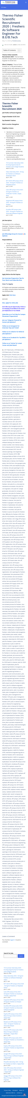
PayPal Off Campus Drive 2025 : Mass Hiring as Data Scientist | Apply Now (13, 1016)
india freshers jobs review (9, 634)
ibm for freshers (17, 458)
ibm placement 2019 (17, 574)
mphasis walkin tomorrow (14, 792)
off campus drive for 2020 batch (15, 815)
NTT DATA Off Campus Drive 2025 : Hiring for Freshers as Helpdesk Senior (14, 182)
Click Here (12, 295)
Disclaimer (15, 1090)
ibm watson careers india (13, 620)
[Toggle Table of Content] (18, 50)
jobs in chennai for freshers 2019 (15, 708)
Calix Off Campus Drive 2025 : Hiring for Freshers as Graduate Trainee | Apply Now (13, 994)
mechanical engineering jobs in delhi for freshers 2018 (13, 750)
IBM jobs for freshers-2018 (13, 514)
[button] (26, 2)
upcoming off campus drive (14, 898)
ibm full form (10, 463)
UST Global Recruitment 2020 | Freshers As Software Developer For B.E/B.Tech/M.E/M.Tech (12, 926)
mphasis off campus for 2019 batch (12, 785)
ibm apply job (14, 424)
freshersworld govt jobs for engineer (13, 396)
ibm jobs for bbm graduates (10, 475)
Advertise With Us (10, 1093)
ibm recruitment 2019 (12, 581)
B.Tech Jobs (15, 352)
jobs (7, 660)
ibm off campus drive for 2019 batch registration (12, 563)
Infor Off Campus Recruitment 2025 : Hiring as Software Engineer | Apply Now (14, 1070)
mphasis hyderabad (17, 769)
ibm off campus (17, 521)
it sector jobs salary (11, 651)
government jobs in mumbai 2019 (12, 410)
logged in (12, 940)
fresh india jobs (17, 387)
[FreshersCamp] (9, 2)
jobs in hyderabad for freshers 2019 (12, 718)
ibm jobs (18, 470)
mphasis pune (6, 787)
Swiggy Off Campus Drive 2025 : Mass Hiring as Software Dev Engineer (13, 1078)
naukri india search (8, 796)
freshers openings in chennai (10, 394)
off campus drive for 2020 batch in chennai (14, 822)
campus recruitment (16, 371)
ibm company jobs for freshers (11, 447)
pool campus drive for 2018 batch (12, 854)
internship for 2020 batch (15, 639)
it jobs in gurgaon (13, 646)
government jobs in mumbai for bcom (13, 412)
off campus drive (11, 801)
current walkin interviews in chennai (12, 382)
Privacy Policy (7, 1090)
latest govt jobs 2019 (12, 731)
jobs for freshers (7, 681)
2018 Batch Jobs (19, 350)
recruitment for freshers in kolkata (12, 868)
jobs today (11, 725)
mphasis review (15, 789)
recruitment (18, 866)
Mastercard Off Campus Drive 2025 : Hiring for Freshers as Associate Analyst (12, 1024)
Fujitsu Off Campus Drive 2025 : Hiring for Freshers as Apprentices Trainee (14, 1048)
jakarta (20, 651)
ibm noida (9, 521)
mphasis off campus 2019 (10, 773)
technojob (14, 896)
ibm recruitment (7, 577)
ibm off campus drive (12, 526)
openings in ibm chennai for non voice (13, 852)
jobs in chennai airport (17, 701)
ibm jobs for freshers (15, 493)
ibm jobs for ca (12, 484)
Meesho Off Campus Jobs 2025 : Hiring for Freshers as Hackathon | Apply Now (14, 1040)
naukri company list (16, 794)
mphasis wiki (6, 794)
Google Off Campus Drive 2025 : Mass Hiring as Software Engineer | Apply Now (14, 1056)
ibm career (17, 435)
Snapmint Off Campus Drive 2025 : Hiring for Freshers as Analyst (14, 202)
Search (21, 956)
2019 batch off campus (11, 357)
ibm (14, 421)
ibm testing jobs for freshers (10, 609)
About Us (21, 1090)
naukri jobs (17, 796)
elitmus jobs (6, 384)
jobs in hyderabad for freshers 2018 (12, 715)
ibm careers (17, 438)
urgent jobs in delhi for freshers (15, 907)
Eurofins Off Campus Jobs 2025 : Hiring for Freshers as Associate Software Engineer (14, 211)
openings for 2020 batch (13, 849)
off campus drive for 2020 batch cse (12, 817)
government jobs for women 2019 (12, 408)
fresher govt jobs (7, 389)
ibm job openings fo (15, 468)
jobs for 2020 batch (15, 660)
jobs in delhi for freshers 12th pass (12, 711)
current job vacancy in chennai (16, 380)
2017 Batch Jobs (9, 350)
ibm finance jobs (7, 458)
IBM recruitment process (9, 600)
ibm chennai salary (18, 445)
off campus (15, 799)
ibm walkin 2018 (13, 611)
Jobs (21, 354)
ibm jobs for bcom (17, 477)
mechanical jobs (7, 759)
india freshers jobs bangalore (16, 632)
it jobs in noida (10, 648)
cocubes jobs (6, 373)
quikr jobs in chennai (13, 863)
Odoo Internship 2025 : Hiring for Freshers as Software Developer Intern (15, 173)
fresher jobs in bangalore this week (12, 391)
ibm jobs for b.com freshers (17, 472)
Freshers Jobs (16, 354)
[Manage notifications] (24, 1094)
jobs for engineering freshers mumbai (13, 678)
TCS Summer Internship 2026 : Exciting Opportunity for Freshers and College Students (15, 165)
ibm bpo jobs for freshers (15, 433)
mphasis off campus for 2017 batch (12, 782)
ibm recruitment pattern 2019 (15, 597)
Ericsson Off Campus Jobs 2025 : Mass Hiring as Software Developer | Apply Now (13, 1032)
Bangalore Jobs (6, 354)
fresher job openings (19, 389)
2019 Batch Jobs (7, 352)
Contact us (19, 1093)
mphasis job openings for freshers (12, 771)
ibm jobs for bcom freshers (10, 479)
